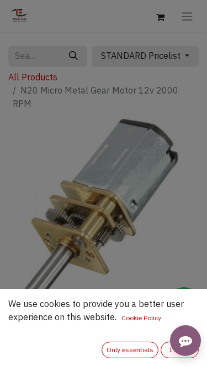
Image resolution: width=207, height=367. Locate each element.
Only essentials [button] (130, 350)
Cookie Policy (141, 318)
